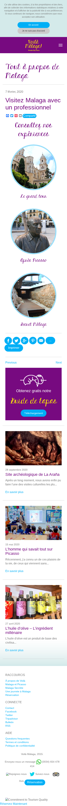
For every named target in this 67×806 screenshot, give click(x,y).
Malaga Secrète (14, 687)
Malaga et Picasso (15, 684)
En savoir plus (14, 492)
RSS (7, 725)
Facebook (11, 711)
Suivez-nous (42, 774)
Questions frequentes (17, 738)
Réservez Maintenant (13, 803)
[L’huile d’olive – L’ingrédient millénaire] (33, 602)
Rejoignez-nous (18, 774)
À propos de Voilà (15, 680)
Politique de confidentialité (20, 745)
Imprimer (13, 347)
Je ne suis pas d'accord (33, 31)
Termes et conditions (17, 742)
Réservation (12, 695)
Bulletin (9, 722)
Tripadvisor (11, 718)
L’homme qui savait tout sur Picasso (29, 551)
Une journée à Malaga (18, 691)
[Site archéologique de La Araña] (33, 448)
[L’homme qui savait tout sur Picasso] (33, 523)
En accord (33, 25)
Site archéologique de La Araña (32, 474)
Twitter (9, 715)
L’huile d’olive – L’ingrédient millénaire (29, 630)
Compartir (29, 115)
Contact (9, 708)
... (50, 340)
